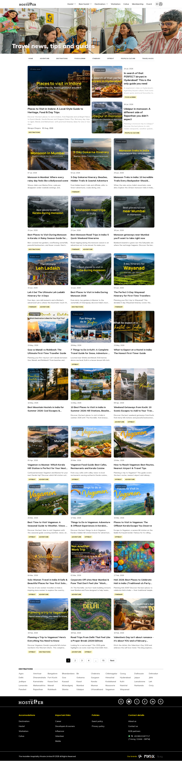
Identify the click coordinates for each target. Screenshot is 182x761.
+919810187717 (142, 736)
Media (58, 741)
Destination (24, 721)
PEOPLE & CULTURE (128, 58)
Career (58, 721)
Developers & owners (65, 726)
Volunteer (59, 736)
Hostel (22, 726)
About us (132, 721)
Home (30, 58)
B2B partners (134, 731)
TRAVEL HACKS (148, 58)
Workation (23, 731)
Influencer (59, 731)
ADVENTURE (44, 58)
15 (103, 660)
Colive (21, 736)
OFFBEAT (110, 58)
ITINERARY (96, 58)
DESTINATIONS (62, 58)
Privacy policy (98, 726)
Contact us (133, 726)
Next (112, 660)
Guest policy (97, 721)
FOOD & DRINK (80, 58)
